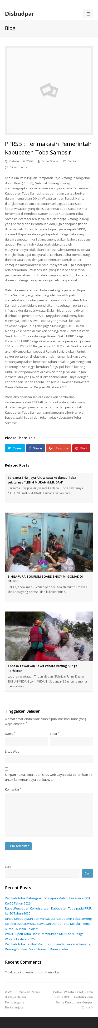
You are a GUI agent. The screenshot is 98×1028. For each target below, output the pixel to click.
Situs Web (12, 751)
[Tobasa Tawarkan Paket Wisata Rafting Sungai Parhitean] (49, 636)
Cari (8, 866)
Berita (72, 161)
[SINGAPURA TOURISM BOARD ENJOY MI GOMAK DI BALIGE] (49, 542)
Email (54, 733)
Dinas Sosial (50, 161)
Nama (10, 733)
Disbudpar (19, 13)
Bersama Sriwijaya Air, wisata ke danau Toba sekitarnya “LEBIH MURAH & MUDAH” (42, 479)
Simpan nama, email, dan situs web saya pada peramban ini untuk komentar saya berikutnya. (48, 777)
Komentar (13, 789)
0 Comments (18, 167)
